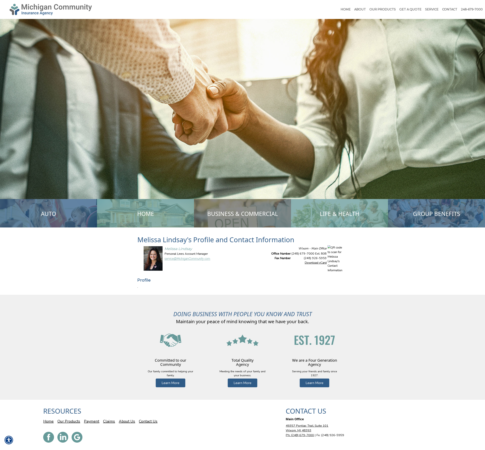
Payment (91, 421)
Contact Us (148, 421)
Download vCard (316, 263)
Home (48, 421)
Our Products (68, 421)
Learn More (170, 383)
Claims (109, 421)
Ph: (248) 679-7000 (300, 435)
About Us (127, 421)
